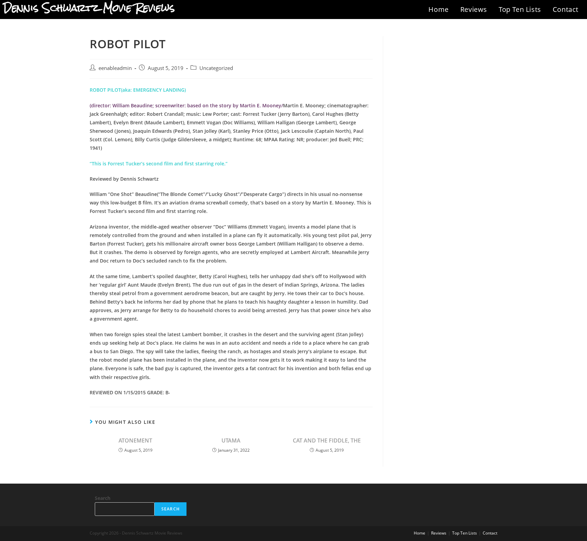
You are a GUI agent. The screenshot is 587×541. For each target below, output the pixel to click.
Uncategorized (216, 68)
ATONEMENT (135, 440)
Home (438, 9)
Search (102, 498)
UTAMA (231, 440)
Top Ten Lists (520, 9)
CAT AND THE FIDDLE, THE (327, 440)
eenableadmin (115, 68)
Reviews (473, 9)
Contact (566, 9)
